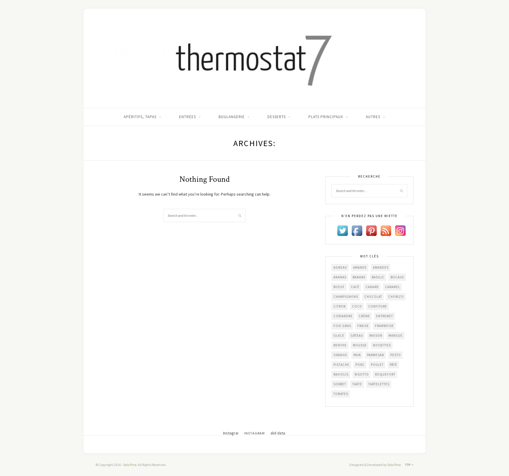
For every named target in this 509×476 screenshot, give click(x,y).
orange (340, 355)
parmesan (375, 355)
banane (359, 277)
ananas (339, 277)
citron (339, 306)
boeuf (339, 287)
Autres (373, 116)
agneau (340, 267)
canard (372, 287)
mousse (360, 345)
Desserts (276, 116)
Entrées (187, 116)
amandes (381, 267)
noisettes (382, 345)
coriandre (343, 316)
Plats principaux (325, 116)
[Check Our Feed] (386, 230)
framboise (384, 326)
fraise (363, 326)
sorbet (339, 384)
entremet (384, 316)
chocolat (373, 297)
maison (375, 335)
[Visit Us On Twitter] (342, 230)
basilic (378, 277)
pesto (395, 355)
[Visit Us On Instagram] (400, 230)
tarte (357, 384)
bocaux (397, 277)
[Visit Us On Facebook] (357, 230)
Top (408, 465)
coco (357, 306)
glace (338, 335)
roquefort (385, 374)
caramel (392, 287)
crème (364, 316)
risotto (362, 374)
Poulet (377, 365)
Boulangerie (232, 116)
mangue (396, 335)
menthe (340, 345)
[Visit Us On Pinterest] (371, 230)
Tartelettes (378, 384)
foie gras (342, 326)
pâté (393, 365)
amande (360, 267)
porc (360, 365)
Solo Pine (129, 464)
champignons (345, 297)
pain (357, 355)
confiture (377, 306)
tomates (340, 394)
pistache (341, 365)
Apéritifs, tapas (140, 116)
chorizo (396, 297)
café (355, 287)
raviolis (340, 374)
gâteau (357, 335)
